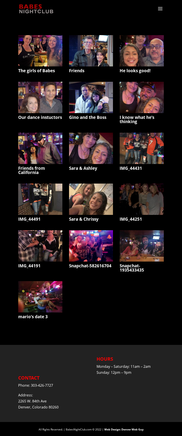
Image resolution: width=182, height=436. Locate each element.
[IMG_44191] (40, 260)
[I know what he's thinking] (142, 111)
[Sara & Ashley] (91, 162)
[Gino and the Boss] (91, 111)
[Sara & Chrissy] (91, 213)
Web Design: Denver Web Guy (124, 429)
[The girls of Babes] (40, 65)
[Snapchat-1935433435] (142, 260)
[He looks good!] (142, 65)
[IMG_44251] (142, 213)
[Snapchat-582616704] (91, 260)
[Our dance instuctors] (40, 111)
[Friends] (91, 65)
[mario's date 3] (40, 311)
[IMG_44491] (40, 213)
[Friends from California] (40, 162)
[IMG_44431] (142, 162)
